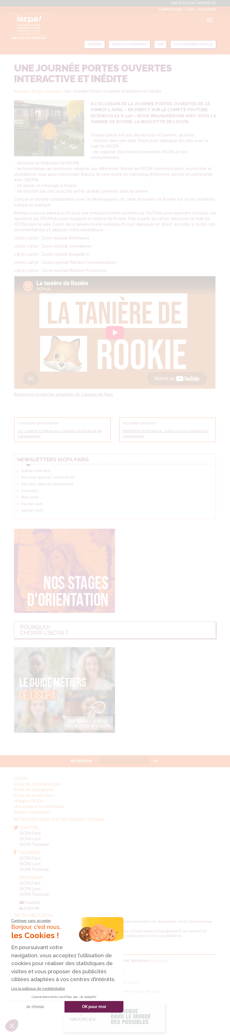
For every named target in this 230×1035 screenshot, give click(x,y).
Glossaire (159, 961)
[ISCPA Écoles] (29, 26)
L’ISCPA (20, 778)
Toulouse (206, 10)
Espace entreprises (129, 44)
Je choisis (35, 1006)
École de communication (37, 784)
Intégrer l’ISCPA (28, 801)
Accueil (21, 91)
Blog (36, 91)
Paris (178, 10)
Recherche (81, 761)
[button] (12, 1025)
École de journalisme (34, 789)
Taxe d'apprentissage (193, 44)
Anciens (94, 44)
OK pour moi (94, 1006)
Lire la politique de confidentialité (38, 989)
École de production (33, 795)
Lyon (190, 10)
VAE (160, 44)
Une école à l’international (39, 806)
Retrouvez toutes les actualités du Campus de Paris (63, 394)
